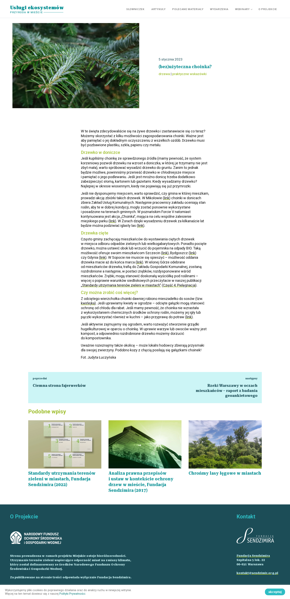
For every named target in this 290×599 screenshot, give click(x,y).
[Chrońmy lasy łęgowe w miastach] (225, 444)
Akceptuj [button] (275, 592)
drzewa (164, 74)
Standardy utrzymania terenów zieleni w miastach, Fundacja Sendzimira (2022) (61, 479)
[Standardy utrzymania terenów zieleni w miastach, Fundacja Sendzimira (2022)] (64, 444)
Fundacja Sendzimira (253, 555)
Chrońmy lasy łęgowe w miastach (225, 473)
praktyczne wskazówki (189, 74)
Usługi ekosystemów (37, 7)
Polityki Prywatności (72, 593)
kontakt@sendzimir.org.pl (257, 573)
